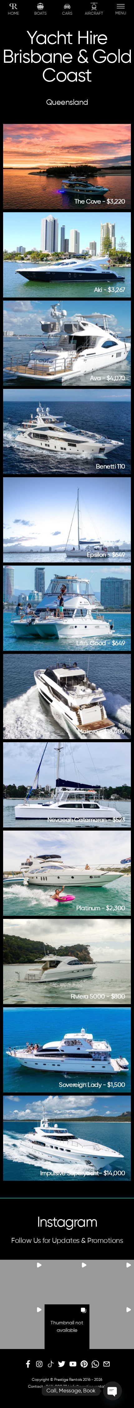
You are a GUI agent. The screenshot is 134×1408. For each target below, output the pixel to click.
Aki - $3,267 (109, 290)
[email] (106, 1364)
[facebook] (28, 1364)
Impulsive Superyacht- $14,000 (82, 1173)
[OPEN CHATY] (112, 1390)
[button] (22, 1282)
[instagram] (39, 1364)
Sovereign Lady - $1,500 (92, 1085)
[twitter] (61, 1364)
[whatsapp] (95, 1364)
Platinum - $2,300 (100, 908)
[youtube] (73, 1364)
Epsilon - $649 (106, 555)
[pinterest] (84, 1364)
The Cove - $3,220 (99, 202)
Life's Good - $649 (100, 643)
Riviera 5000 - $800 (98, 996)
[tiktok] (50, 1364)
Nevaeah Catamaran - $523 (86, 820)
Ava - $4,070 (107, 378)
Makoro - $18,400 (101, 732)
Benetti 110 (110, 467)
